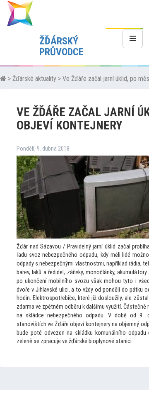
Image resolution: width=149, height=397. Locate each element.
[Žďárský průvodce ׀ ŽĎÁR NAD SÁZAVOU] (20, 13)
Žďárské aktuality (34, 79)
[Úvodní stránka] (3, 79)
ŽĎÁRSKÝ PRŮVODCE (61, 46)
